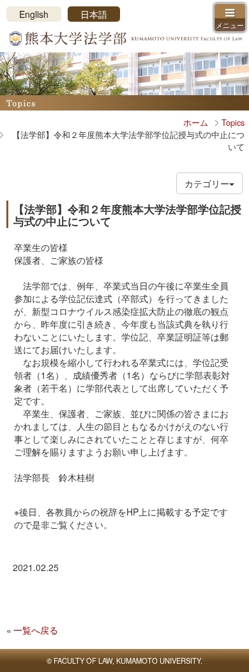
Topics (233, 122)
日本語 (93, 14)
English (34, 14)
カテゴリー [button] (207, 183)
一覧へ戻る (35, 629)
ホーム (195, 122)
